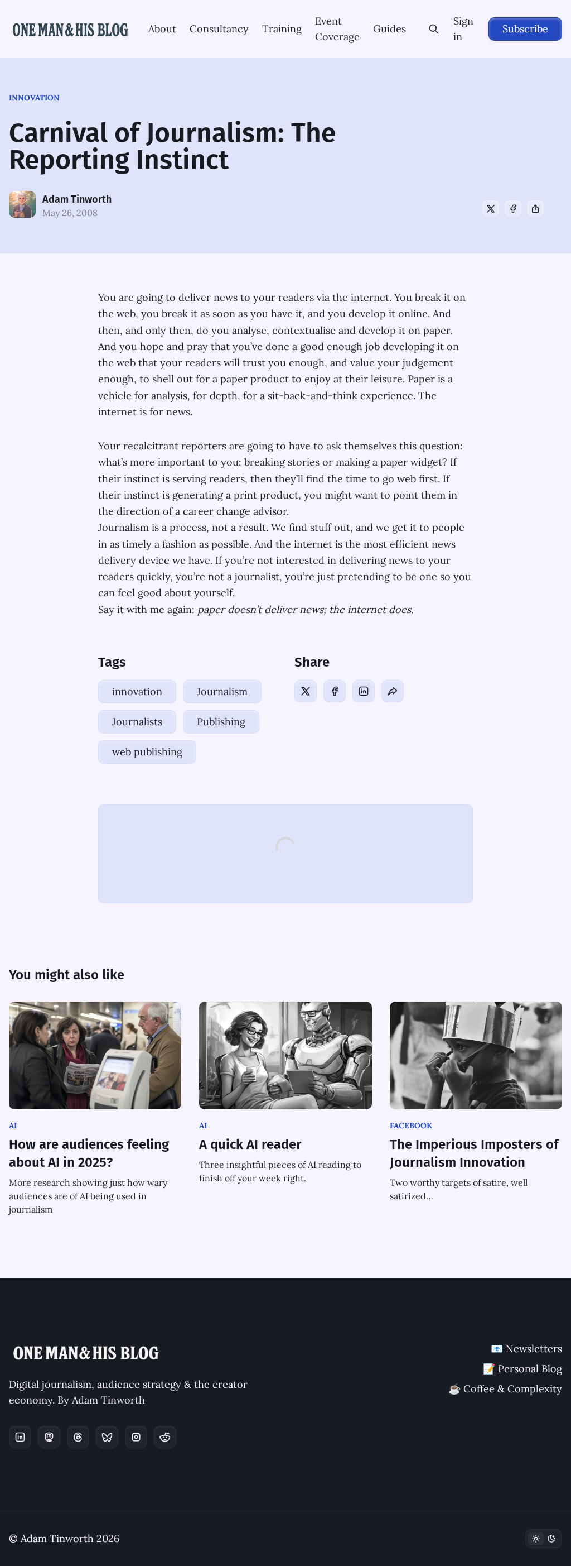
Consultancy (219, 28)
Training (282, 28)
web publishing (147, 751)
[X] (491, 209)
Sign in (463, 29)
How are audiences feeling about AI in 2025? (89, 1153)
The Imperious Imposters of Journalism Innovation (474, 1153)
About (162, 28)
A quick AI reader (250, 1144)
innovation (34, 98)
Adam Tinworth (77, 199)
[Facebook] (513, 209)
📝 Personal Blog (522, 1368)
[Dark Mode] (543, 1538)
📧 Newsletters (526, 1348)
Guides (389, 28)
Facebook (411, 1125)
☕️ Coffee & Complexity (505, 1388)
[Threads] (78, 1437)
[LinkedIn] (363, 691)
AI (13, 1125)
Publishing (221, 721)
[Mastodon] (49, 1437)
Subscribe (525, 28)
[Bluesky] (107, 1437)
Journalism (222, 691)
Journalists (137, 721)
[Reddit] (165, 1437)
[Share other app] (535, 209)
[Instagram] (136, 1437)
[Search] (434, 29)
